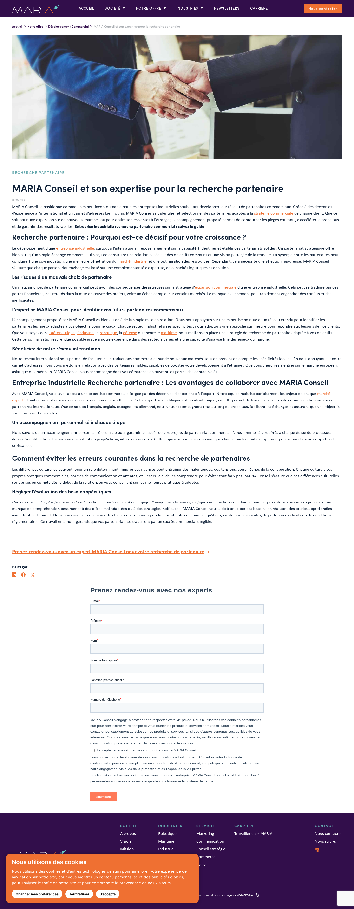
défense (130, 333)
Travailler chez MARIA (253, 833)
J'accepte (108, 894)
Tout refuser (79, 894)
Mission (127, 849)
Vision (125, 841)
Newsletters (226, 8)
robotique (108, 333)
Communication (210, 841)
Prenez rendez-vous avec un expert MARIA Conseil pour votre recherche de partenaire (108, 551)
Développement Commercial (68, 26)
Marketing (205, 833)
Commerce (206, 856)
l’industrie (85, 333)
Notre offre (35, 26)
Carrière (259, 8)
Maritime (166, 841)
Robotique (167, 833)
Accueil (86, 8)
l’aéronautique (62, 333)
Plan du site (217, 895)
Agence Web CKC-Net (240, 895)
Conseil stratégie (210, 849)
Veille (201, 864)
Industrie (166, 849)
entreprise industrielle (75, 248)
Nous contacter (322, 8)
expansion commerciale (215, 287)
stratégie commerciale (273, 213)
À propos (128, 833)
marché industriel (132, 261)
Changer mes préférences (37, 894)
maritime (169, 333)
